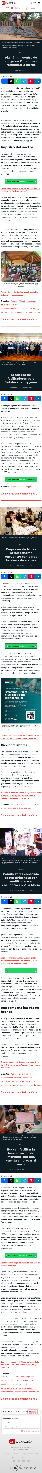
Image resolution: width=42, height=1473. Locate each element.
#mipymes (21, 804)
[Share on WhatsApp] (17, 81)
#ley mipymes (34, 312)
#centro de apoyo (33, 309)
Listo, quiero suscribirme (30, 1431)
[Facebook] (13, 1460)
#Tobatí (22, 301)
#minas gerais (33, 804)
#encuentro (31, 301)
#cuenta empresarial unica (22, 1380)
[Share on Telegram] (24, 81)
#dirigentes (25, 1085)
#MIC (13, 804)
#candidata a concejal (10, 1085)
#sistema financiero (9, 1388)
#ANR (34, 1074)
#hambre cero (34, 1392)
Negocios (21, 52)
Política (21, 869)
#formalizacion (7, 1392)
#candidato (27, 1078)
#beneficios (22, 312)
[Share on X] (11, 81)
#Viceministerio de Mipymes (12, 309)
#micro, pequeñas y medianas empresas (17, 1377)
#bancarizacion (21, 1392)
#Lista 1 (27, 1074)
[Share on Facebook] (4, 81)
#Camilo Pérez (17, 1074)
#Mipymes (5, 1380)
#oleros (14, 301)
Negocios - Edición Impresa (21, 370)
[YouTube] (28, 1460)
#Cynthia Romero (33, 1081)
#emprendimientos (26, 1388)
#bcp (28, 1384)
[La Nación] (9, 3)
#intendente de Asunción (11, 1078)
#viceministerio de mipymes (19, 808)
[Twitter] (18, 1460)
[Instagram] (23, 1460)
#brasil (3, 808)
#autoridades (6, 305)
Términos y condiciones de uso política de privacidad (21, 1454)
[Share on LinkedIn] (37, 81)
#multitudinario (18, 1081)
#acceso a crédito (8, 312)
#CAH (15, 305)
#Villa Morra (36, 1085)
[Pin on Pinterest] (31, 81)
